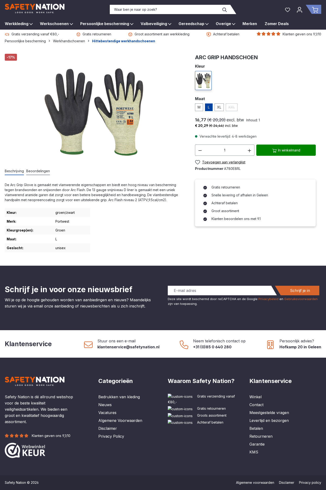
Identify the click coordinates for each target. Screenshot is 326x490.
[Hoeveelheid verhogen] (250, 150)
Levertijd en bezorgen (269, 420)
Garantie (257, 444)
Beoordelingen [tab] (38, 171)
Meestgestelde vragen (269, 412)
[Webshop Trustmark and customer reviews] (25, 449)
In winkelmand (288, 150)
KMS (253, 452)
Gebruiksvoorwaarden (301, 299)
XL (219, 107)
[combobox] (165, 9)
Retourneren (261, 436)
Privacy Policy (111, 436)
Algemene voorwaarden (255, 482)
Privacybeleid (268, 299)
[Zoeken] (224, 9)
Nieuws (105, 404)
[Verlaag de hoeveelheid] (200, 150)
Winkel (255, 396)
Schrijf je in (300, 290)
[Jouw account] (299, 9)
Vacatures (107, 412)
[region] (95, 108)
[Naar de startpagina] (34, 8)
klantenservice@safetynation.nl (128, 347)
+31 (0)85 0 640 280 (212, 347)
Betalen (256, 428)
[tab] (14, 171)
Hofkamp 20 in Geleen (300, 347)
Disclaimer (107, 428)
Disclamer (286, 482)
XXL (232, 108)
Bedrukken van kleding (119, 396)
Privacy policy (310, 482)
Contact (256, 404)
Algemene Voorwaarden (120, 420)
